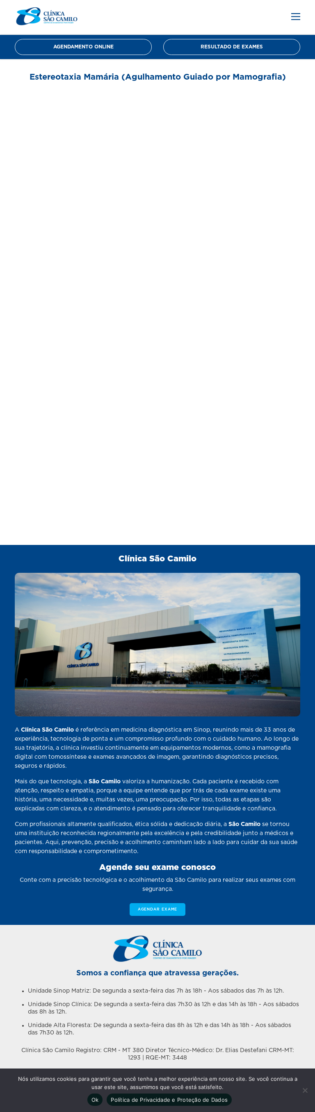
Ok (95, 1099)
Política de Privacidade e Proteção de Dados (169, 1099)
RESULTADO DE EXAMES (232, 46)
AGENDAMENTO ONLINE (83, 46)
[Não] (305, 1090)
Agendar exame (158, 909)
